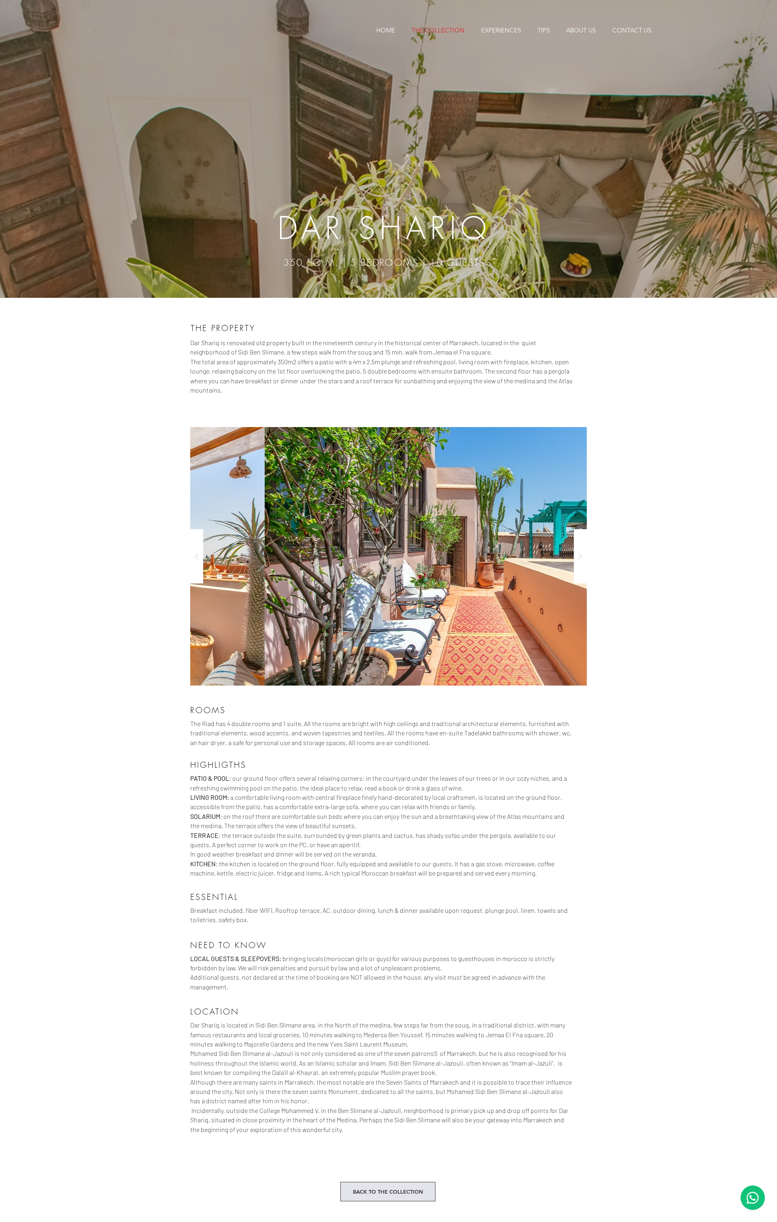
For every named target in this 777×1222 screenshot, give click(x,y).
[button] (388, 556)
